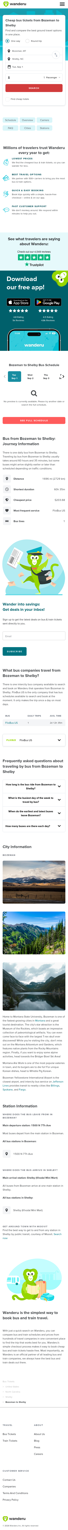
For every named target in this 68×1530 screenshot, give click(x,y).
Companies (9, 1486)
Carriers (44, 120)
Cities (27, 128)
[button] (62, 4)
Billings (55, 1085)
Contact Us (9, 1479)
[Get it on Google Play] (48, 302)
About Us (39, 1434)
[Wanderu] (14, 4)
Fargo (22, 1089)
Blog (36, 1440)
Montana (40, 1020)
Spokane (8, 1089)
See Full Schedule (34, 420)
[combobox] (34, 51)
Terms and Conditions (15, 1493)
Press (37, 1447)
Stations (44, 128)
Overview (27, 120)
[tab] (15, 43)
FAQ (10, 128)
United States (12, 1386)
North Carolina (12, 1391)
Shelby (8, 1397)
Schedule (10, 120)
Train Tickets (10, 1440)
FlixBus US (11, 722)
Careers (38, 1453)
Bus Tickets (9, 1381)
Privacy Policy (10, 1499)
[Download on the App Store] (18, 302)
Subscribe (14, 651)
